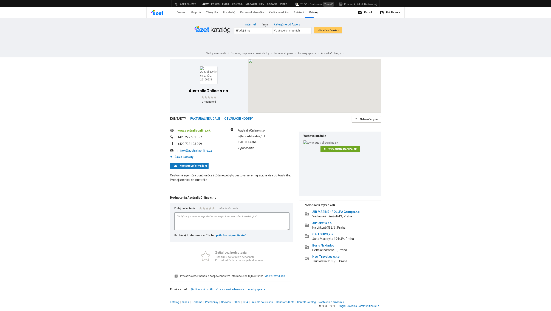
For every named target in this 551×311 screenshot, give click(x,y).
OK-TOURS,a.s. (323, 234)
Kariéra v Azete (285, 302)
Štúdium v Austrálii (202, 289)
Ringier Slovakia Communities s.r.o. (359, 306)
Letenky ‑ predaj (256, 289)
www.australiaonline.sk (194, 130)
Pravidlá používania (262, 302)
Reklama (197, 302)
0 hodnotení (209, 101)
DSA (245, 302)
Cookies (226, 302)
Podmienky (211, 302)
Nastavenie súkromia (331, 302)
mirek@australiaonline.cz (195, 150)
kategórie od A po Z (287, 24)
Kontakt (306, 302)
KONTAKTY (178, 118)
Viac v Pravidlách (275, 276)
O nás (185, 302)
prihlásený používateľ (231, 235)
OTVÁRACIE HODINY (238, 118)
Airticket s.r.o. (322, 223)
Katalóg (174, 302)
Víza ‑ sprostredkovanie (230, 289)
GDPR (237, 302)
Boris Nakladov (323, 245)
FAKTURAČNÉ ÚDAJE (205, 118)
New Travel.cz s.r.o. (326, 256)
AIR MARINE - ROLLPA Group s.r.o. (336, 212)
